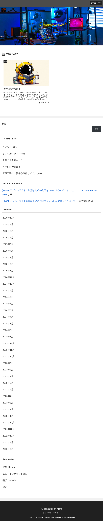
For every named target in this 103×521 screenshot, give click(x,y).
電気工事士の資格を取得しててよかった (23, 173)
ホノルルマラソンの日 (14, 153)
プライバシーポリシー (51, 513)
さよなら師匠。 (10, 147)
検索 (4, 123)
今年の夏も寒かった (13, 160)
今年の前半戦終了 (12, 167)
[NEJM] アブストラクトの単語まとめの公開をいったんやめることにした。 (40, 190)
